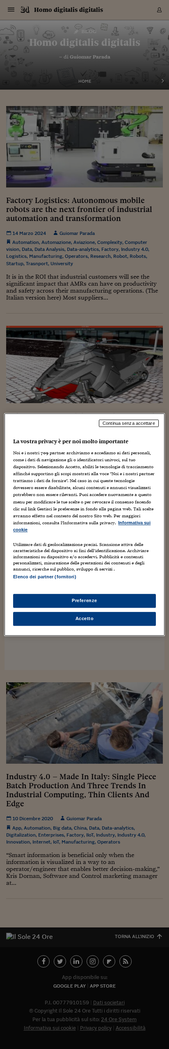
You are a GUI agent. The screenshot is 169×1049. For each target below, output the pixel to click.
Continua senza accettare (129, 423)
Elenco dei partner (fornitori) (44, 576)
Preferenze (84, 600)
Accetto (84, 618)
